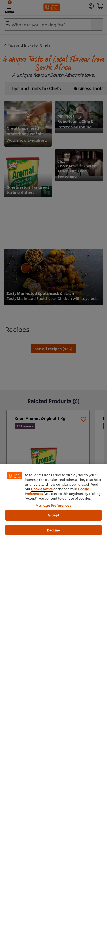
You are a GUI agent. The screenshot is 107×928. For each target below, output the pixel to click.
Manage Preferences (53, 505)
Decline (53, 530)
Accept (53, 515)
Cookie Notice (42, 489)
